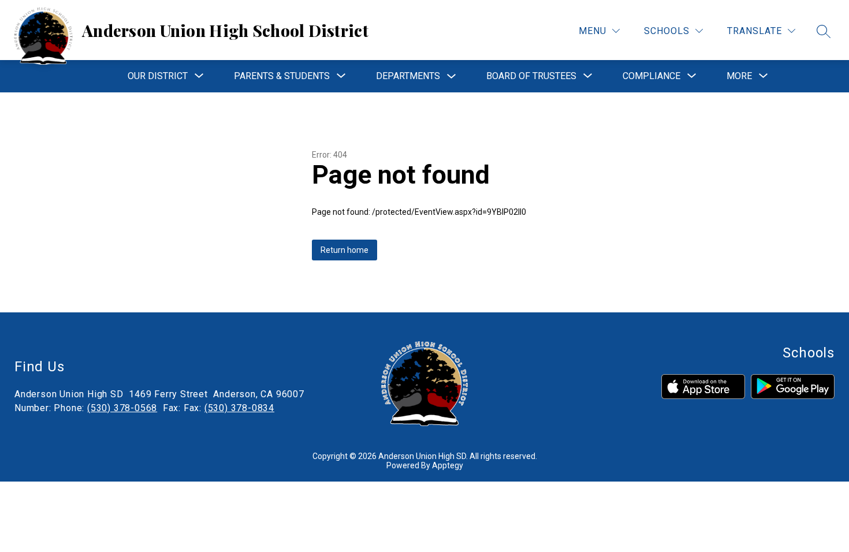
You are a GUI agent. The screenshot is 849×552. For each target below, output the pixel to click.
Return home (344, 250)
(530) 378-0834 (239, 407)
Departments (408, 75)
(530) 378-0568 (122, 407)
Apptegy (447, 465)
